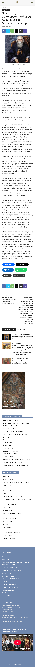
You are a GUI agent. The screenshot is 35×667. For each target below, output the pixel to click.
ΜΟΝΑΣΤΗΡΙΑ (7, 510)
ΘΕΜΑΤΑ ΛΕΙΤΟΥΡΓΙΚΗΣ (10, 519)
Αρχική (4, 7)
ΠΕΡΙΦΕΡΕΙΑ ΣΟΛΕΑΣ (8, 565)
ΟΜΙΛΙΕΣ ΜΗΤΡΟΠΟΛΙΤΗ (10, 426)
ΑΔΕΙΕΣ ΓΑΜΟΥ (7, 491)
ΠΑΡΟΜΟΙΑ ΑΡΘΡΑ (8, 329)
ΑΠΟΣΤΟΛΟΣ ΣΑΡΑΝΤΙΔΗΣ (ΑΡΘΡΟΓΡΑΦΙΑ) (16, 465)
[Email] (16, 31)
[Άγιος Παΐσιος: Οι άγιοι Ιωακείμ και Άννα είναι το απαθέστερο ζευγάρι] (6, 361)
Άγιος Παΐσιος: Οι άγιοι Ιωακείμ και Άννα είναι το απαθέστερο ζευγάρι (21, 361)
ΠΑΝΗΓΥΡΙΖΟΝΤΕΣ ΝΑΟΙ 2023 (12, 496)
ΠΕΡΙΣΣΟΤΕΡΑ (21, 329)
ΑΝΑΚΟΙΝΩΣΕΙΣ (8, 479)
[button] (3, 2)
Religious (5, 440)
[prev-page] (3, 368)
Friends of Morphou (9, 457)
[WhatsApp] (12, 31)
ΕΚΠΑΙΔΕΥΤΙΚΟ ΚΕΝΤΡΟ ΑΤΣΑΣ (12, 533)
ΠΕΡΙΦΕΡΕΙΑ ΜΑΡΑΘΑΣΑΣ (10, 568)
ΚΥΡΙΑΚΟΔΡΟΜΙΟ (8, 521)
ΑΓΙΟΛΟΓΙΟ (6, 524)
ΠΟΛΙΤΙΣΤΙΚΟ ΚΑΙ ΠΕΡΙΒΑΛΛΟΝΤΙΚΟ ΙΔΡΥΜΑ (17, 499)
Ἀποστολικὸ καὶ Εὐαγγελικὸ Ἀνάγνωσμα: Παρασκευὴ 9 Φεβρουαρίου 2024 (9, 300)
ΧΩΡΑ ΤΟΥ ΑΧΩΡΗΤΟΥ (10, 454)
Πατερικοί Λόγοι (11, 7)
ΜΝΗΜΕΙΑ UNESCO (9, 502)
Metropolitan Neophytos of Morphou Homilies (17, 459)
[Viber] (25, 31)
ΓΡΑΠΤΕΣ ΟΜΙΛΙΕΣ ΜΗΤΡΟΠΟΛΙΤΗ (14, 431)
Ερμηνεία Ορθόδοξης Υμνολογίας (13, 462)
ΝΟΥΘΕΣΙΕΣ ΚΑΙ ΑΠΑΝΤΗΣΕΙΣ (12, 429)
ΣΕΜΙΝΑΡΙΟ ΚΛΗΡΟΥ (9, 516)
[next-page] (6, 368)
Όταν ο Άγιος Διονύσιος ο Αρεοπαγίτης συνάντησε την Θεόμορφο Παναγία (22, 337)
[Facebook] (4, 31)
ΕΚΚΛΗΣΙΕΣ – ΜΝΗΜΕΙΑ (10, 505)
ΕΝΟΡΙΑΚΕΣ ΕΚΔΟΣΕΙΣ (10, 488)
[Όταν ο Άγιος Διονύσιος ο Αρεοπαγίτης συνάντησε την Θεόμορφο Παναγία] (6, 337)
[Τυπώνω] (21, 31)
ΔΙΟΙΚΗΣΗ (6, 477)
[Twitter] (8, 31)
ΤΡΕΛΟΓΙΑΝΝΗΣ (8, 448)
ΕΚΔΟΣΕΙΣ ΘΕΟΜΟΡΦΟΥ (10, 530)
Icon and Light (7, 445)
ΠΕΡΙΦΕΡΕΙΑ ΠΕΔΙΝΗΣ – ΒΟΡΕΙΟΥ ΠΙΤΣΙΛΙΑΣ (15, 562)
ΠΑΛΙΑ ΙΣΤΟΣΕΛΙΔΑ (9, 538)
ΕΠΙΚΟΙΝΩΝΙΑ (6, 595)
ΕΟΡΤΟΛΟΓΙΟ (7, 527)
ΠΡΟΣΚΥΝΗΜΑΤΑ (8, 507)
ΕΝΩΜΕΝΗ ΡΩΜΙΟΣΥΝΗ (10, 451)
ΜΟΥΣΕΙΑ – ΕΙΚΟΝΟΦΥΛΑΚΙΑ (12, 513)
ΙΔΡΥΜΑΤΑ (6, 493)
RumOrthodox (7, 443)
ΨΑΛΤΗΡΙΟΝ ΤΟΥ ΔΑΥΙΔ (10, 420)
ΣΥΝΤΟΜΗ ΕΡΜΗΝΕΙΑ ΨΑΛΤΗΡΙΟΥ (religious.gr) (17, 423)
